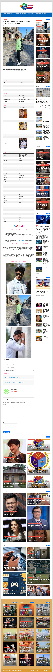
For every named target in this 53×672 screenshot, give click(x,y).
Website (4, 427)
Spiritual (29, 608)
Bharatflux (5, 25)
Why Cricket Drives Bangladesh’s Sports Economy (46, 269)
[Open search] (49, 14)
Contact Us (47, 670)
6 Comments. (11, 486)
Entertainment (9, 13)
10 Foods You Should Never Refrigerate (12, 377)
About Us (43, 670)
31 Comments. (43, 69)
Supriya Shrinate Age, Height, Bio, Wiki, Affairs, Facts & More (43, 293)
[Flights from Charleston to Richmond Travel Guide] (39, 136)
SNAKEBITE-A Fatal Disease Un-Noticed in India (14, 382)
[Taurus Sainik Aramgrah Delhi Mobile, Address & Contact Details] (38, 482)
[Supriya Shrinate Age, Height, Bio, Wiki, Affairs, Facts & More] (43, 284)
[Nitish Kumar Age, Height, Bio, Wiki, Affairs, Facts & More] (39, 309)
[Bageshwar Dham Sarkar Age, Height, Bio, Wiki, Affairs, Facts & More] (26, 647)
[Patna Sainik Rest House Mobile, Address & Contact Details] (14, 476)
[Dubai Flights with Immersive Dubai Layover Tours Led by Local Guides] (39, 130)
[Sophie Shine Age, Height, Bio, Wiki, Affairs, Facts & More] (43, 77)
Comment (5, 404)
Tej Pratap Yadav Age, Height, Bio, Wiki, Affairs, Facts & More (46, 338)
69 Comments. (27, 626)
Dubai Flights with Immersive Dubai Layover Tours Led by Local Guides (46, 132)
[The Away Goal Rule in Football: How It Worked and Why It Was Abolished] (38, 572)
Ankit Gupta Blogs (21, 240)
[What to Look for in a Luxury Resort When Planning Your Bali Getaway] (43, 635)
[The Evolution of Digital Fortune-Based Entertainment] (38, 553)
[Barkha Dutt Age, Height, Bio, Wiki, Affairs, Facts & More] (43, 204)
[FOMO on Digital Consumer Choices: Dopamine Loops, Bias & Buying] (43, 27)
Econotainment (23, 13)
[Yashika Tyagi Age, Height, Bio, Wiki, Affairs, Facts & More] (14, 451)
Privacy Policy (33, 670)
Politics (45, 289)
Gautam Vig (18, 75)
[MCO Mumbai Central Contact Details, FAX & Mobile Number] (38, 445)
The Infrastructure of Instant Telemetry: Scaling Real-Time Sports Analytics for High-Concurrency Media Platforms (43, 229)
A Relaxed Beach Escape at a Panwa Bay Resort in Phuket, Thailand (46, 126)
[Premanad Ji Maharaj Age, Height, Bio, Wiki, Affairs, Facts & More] (26, 635)
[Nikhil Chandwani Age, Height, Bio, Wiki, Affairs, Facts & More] (43, 179)
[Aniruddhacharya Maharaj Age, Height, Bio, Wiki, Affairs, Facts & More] (26, 610)
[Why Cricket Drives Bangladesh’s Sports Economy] (39, 267)
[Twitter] (15, 226)
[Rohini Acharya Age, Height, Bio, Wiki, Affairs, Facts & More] (39, 315)
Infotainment (16, 13)
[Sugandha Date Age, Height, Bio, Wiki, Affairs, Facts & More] (43, 52)
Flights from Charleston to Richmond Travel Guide (46, 138)
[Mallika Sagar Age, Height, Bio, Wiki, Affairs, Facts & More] (43, 167)
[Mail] (20, 226)
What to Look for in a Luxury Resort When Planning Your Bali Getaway (46, 119)
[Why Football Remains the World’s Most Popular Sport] (39, 252)
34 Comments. (43, 31)
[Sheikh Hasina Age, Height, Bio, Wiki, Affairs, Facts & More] (39, 303)
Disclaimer (39, 670)
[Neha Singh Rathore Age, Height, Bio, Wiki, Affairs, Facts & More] (39, 329)
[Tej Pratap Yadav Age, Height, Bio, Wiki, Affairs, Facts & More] (39, 336)
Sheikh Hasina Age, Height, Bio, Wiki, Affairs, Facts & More (46, 305)
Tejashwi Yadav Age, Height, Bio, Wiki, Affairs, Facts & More (46, 325)
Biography (38, 38)
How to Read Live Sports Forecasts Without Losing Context (46, 242)
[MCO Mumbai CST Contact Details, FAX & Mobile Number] (38, 463)
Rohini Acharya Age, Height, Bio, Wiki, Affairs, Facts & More (46, 317)
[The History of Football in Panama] (39, 246)
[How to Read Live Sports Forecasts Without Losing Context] (39, 240)
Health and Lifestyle (30, 13)
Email (4, 422)
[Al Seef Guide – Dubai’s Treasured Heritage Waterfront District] (39, 111)
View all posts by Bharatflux (15, 391)
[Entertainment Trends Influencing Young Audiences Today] (38, 590)
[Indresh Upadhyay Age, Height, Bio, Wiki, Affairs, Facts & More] (26, 622)
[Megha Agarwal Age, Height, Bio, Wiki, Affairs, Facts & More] (43, 40)
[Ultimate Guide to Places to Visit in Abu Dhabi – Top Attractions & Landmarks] (43, 92)
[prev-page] (36, 143)
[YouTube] (17, 226)
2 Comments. (43, 44)
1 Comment (7, 594)
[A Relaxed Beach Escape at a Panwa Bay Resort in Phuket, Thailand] (39, 124)
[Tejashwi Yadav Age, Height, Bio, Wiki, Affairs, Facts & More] (39, 323)
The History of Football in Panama (46, 247)
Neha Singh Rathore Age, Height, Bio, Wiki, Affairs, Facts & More (46, 331)
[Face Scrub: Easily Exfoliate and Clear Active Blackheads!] (10, 635)
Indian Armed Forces (39, 13)
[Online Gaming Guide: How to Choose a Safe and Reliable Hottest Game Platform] (14, 559)
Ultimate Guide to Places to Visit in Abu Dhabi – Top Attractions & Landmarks (42, 101)
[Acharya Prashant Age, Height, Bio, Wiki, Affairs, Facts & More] (26, 660)
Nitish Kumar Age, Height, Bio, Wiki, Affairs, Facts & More (46, 311)
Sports (37, 225)
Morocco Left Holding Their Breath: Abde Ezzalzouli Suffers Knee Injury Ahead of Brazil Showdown (46, 261)
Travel (45, 13)
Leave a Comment (10, 25)
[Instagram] (22, 226)
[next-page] (38, 143)
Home (5, 13)
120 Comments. (35, 473)
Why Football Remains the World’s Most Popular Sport (45, 254)
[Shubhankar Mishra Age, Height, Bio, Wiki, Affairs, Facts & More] (43, 65)
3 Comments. (42, 233)
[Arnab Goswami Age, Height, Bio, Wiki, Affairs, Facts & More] (43, 191)
